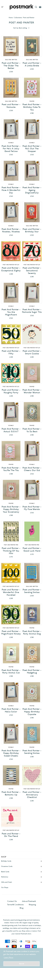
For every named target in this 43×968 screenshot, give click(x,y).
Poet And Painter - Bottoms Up (11, 793)
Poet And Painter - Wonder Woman (32, 391)
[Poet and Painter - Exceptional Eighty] (11, 251)
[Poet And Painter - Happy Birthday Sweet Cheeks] (11, 733)
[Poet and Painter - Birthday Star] (32, 212)
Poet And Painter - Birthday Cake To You (32, 107)
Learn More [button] (8, 957)
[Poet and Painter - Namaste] (11, 87)
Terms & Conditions (15, 905)
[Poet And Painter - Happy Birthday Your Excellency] (11, 489)
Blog (21, 908)
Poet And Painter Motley (11, 264)
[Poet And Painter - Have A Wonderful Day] (11, 170)
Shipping (32, 905)
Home (11, 17)
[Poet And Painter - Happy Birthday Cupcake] (32, 692)
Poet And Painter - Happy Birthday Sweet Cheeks (11, 753)
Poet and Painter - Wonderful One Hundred (11, 592)
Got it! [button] (21, 964)
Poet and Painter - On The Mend (11, 835)
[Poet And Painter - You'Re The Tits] (11, 450)
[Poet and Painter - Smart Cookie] (32, 334)
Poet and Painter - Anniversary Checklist (32, 795)
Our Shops (4, 887)
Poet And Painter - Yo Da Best (32, 430)
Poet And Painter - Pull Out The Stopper (32, 148)
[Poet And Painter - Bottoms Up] (11, 775)
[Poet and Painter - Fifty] (11, 334)
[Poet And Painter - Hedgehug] (32, 653)
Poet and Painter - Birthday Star (32, 230)
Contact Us (12, 901)
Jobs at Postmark (29, 901)
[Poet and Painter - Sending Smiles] (32, 572)
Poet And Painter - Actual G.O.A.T (11, 430)
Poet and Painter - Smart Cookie (32, 352)
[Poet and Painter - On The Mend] (11, 816)
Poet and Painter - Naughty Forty (11, 391)
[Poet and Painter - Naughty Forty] (11, 373)
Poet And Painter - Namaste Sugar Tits (32, 310)
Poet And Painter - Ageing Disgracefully (32, 190)
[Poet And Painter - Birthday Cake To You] (32, 87)
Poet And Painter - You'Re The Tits (11, 469)
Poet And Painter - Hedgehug (32, 671)
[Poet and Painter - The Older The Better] (11, 46)
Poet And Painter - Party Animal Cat (11, 671)
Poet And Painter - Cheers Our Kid (32, 469)
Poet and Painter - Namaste (11, 105)
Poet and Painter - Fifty (11, 352)
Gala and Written (11, 59)
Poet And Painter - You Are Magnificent (11, 312)
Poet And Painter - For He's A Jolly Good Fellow (11, 148)
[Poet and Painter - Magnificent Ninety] (11, 614)
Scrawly (11, 142)
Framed (32, 101)
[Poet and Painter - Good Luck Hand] (32, 531)
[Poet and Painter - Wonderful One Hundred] (11, 572)
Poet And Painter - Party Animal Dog (32, 632)
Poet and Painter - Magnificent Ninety (11, 632)
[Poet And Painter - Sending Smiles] (32, 733)
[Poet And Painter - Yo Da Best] (32, 412)
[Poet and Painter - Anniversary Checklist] (32, 775)
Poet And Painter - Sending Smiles (32, 752)
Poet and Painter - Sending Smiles (32, 591)
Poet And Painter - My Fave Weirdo (32, 508)
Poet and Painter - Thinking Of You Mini (11, 551)
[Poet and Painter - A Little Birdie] (32, 46)
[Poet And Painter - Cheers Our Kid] (32, 450)
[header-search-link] (36, 7)
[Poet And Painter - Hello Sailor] (11, 692)
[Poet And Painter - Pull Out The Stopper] (32, 129)
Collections (18, 17)
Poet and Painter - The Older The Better (11, 65)
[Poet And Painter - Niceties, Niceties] (11, 212)
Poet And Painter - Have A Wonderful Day (11, 190)
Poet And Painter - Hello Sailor (11, 710)
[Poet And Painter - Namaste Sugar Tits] (32, 292)
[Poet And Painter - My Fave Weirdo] (32, 489)
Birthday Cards (6, 861)
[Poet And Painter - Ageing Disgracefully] (32, 170)
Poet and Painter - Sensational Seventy (32, 270)
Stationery (4, 877)
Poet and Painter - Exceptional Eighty (11, 269)
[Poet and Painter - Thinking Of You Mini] (11, 531)
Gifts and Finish (6, 882)
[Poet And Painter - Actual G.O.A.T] (11, 412)
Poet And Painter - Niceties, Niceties (11, 230)
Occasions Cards (6, 866)
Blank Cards (5, 872)
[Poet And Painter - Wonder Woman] (32, 373)
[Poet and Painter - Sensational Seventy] (32, 251)
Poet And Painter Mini (11, 545)
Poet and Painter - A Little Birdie (32, 64)
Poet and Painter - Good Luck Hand (32, 549)
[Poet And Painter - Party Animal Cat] (11, 653)
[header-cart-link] (40, 7)
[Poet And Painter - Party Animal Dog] (32, 614)
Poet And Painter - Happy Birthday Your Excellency (11, 509)
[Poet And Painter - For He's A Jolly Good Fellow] (11, 129)
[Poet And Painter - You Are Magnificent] (11, 292)
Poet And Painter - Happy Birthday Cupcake (32, 711)
